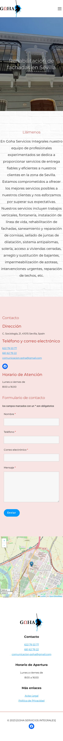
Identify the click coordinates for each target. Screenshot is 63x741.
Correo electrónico (16, 449)
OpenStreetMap (55, 596)
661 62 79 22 (9, 353)
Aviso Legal (31, 695)
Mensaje (10, 467)
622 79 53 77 (9, 348)
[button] (59, 8)
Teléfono (10, 431)
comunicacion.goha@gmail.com (22, 358)
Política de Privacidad (31, 700)
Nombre (10, 414)
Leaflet (43, 596)
